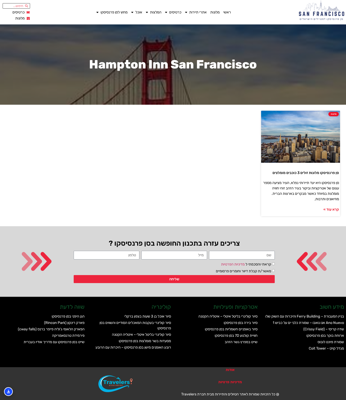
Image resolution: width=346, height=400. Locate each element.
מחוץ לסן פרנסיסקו (114, 12)
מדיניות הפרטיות (233, 264)
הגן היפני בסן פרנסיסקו (68, 316)
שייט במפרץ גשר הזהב (241, 342)
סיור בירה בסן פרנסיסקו (240, 323)
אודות (230, 370)
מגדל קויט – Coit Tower (326, 348)
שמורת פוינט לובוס (331, 342)
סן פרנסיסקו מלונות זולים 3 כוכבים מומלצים (306, 173)
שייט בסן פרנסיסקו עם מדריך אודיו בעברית (54, 342)
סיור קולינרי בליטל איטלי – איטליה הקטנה (227, 316)
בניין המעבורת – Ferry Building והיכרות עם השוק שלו (304, 316)
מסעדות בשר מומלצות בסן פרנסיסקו (145, 341)
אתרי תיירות (198, 12)
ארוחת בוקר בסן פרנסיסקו (325, 335)
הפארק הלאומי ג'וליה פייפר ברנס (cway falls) (51, 329)
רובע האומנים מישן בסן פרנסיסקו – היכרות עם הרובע (133, 347)
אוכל (138, 12)
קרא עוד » (331, 209)
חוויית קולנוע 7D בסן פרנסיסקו (236, 335)
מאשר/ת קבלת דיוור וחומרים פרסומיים (243, 271)
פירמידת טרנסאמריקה (68, 335)
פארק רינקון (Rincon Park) (64, 323)
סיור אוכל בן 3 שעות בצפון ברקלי (147, 316)
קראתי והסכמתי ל (246, 264)
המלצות (155, 12)
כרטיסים (175, 12)
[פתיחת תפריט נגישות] (8, 391)
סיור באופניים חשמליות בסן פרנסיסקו (231, 329)
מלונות (215, 12)
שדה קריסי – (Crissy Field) (323, 329)
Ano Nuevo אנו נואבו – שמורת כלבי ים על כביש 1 (308, 323)
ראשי (227, 12)
